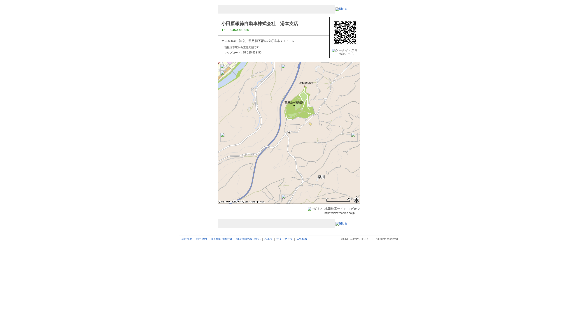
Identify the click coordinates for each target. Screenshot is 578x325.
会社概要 (186, 239)
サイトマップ (284, 239)
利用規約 (201, 239)
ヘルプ (268, 239)
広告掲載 (301, 239)
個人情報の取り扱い (248, 239)
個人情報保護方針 (221, 239)
